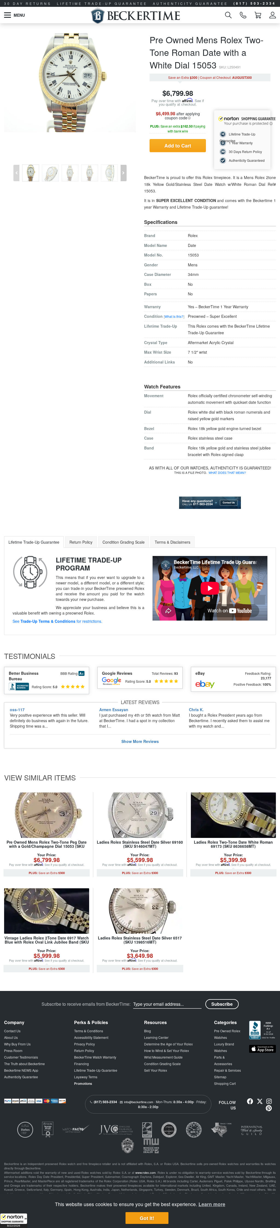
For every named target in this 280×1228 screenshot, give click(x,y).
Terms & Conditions (88, 1030)
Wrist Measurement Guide (163, 1057)
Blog (147, 1030)
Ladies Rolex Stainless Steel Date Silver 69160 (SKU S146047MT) (140, 844)
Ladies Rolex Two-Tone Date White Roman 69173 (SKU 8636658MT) (233, 844)
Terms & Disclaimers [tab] (172, 542)
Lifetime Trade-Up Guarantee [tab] (33, 542)
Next (124, 168)
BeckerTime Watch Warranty (95, 1057)
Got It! (147, 1218)
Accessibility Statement (91, 1037)
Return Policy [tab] (80, 542)
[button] (13, 1220)
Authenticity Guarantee (21, 1076)
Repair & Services (227, 1070)
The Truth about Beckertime (24, 1063)
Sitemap (220, 1076)
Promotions (83, 1083)
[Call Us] (243, 15)
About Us (11, 1037)
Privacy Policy (84, 1044)
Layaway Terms (85, 1076)
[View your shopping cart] (258, 15)
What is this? (174, 316)
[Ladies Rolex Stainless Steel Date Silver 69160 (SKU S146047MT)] (139, 815)
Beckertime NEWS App (21, 1070)
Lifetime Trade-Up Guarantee (95, 1070)
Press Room (13, 1050)
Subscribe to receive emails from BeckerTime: (86, 1004)
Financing (81, 1063)
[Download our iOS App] (262, 1049)
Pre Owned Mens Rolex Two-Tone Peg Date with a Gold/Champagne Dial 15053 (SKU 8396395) (47, 846)
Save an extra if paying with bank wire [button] (177, 128)
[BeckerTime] (135, 15)
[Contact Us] (210, 502)
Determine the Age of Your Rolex (168, 1044)
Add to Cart (177, 145)
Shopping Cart (225, 1083)
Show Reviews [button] (140, 741)
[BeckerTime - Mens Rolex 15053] (70, 82)
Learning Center (156, 1037)
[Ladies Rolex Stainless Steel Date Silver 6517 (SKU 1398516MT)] (139, 911)
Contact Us (12, 1030)
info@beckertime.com (138, 1102)
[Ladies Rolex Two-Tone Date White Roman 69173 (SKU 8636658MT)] (233, 815)
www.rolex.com (145, 1172)
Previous (16, 168)
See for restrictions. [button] (57, 621)
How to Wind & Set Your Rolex (166, 1050)
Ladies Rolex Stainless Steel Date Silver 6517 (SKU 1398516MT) (140, 940)
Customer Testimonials (21, 1057)
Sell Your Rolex (155, 1070)
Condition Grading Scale (162, 1063)
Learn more (212, 1204)
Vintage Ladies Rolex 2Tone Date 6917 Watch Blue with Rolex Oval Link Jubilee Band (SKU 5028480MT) (46, 942)
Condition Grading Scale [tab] (124, 542)
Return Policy (84, 1050)
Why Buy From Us (17, 1044)
